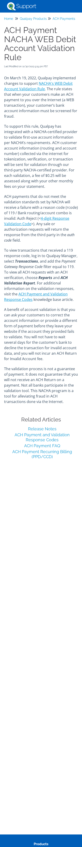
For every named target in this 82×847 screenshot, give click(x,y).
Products (41, 844)
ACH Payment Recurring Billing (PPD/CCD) (42, 454)
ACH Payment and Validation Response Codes (42, 437)
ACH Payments (64, 19)
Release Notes (42, 428)
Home (8, 19)
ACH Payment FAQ (42, 445)
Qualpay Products (33, 19)
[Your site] (21, 4)
